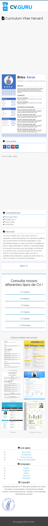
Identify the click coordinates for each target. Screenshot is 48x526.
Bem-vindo (26, 452)
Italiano (26, 473)
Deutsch (26, 476)
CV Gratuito (24, 319)
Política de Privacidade (26, 460)
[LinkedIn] (17, 147)
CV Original (25, 312)
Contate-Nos (26, 455)
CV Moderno (25, 299)
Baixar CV (24, 266)
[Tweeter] (9, 147)
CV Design (25, 305)
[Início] (17, 6)
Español (26, 471)
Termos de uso (26, 457)
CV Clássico (25, 292)
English (26, 468)
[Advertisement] (24, 49)
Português (26, 478)
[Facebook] (4, 147)
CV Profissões (25, 325)
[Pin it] (13, 147)
